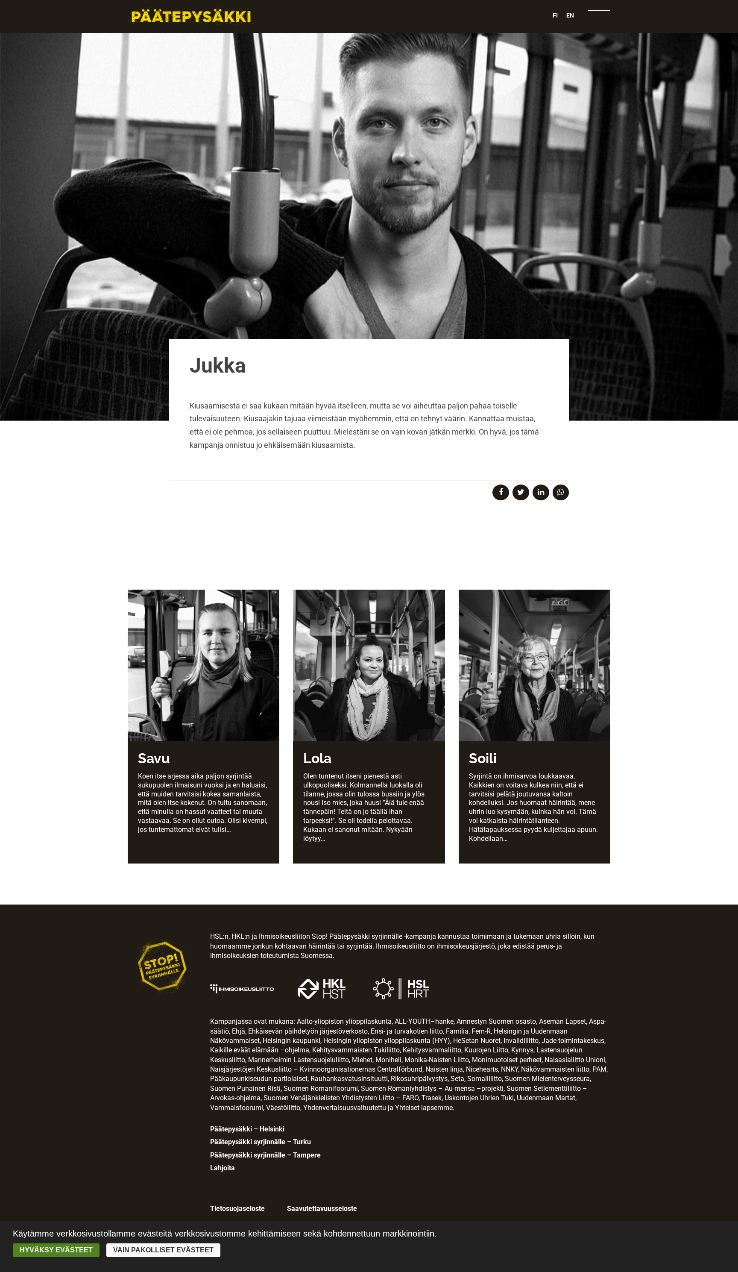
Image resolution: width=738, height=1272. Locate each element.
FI (555, 15)
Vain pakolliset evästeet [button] (163, 1250)
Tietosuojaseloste (237, 1208)
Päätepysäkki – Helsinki (247, 1129)
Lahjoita (222, 1168)
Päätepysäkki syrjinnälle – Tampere (265, 1155)
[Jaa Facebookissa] (500, 492)
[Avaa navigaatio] (599, 16)
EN (570, 15)
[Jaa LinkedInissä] (541, 492)
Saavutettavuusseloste (322, 1208)
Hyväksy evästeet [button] (56, 1250)
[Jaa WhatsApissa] (561, 492)
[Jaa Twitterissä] (520, 492)
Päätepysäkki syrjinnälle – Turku (260, 1142)
